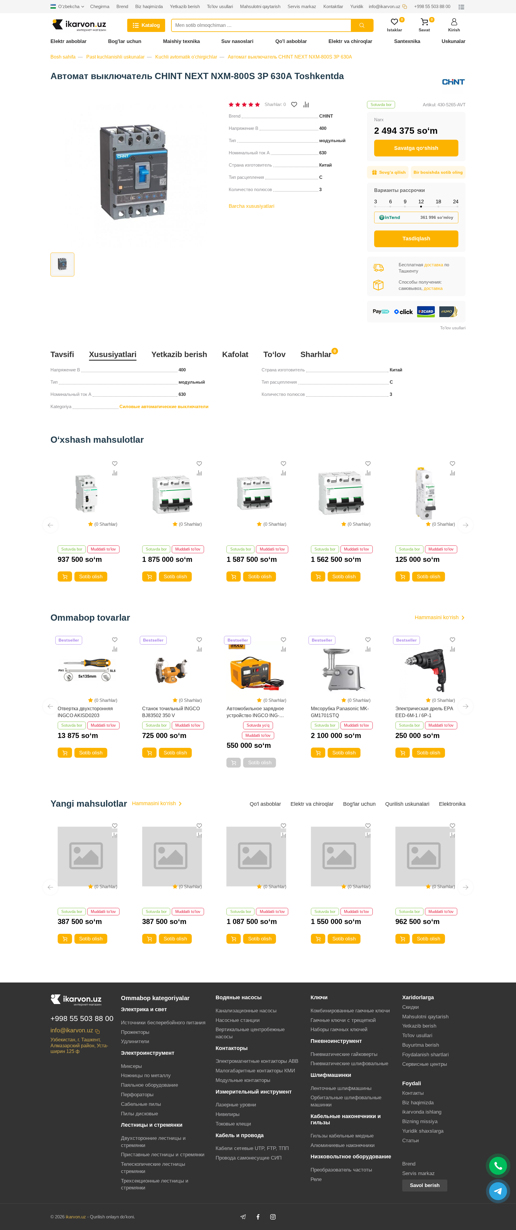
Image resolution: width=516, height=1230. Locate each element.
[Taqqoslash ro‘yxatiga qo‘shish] (306, 104)
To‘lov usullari (453, 327)
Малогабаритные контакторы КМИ (255, 1071)
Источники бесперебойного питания (163, 1022)
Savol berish (425, 1185)
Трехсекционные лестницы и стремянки (154, 1184)
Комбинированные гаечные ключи (350, 1011)
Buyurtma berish (420, 1045)
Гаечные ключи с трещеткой (343, 1020)
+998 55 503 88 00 (81, 1018)
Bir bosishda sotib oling (438, 172)
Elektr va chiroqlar (350, 41)
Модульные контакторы (243, 1080)
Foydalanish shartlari (425, 1054)
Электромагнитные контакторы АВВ (257, 1061)
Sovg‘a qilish (392, 172)
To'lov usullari (417, 1035)
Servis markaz (418, 1173)
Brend (408, 1164)
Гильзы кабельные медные (342, 1136)
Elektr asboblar (68, 41)
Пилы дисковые (139, 1114)
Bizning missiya (419, 1121)
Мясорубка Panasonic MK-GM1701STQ (256, 712)
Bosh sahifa (63, 56)
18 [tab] (438, 202)
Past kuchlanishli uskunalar (115, 56)
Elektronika (452, 804)
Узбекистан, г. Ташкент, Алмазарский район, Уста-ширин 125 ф (79, 1045)
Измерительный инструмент (254, 1092)
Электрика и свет (144, 1009)
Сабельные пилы (141, 1104)
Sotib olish (83, 576)
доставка (433, 264)
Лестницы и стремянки (151, 1125)
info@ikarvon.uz (71, 1030)
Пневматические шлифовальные (349, 1063)
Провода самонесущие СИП (249, 1158)
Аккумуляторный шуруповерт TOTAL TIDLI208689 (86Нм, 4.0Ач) (424, 898)
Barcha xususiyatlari (251, 206)
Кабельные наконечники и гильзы (346, 1119)
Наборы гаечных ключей (339, 1029)
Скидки (410, 1007)
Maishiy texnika (181, 41)
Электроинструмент (147, 1053)
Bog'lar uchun (124, 41)
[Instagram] (273, 1217)
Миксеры (131, 1066)
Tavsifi (62, 354)
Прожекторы (135, 1032)
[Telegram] (243, 1217)
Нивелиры (227, 1114)
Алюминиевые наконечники (343, 1145)
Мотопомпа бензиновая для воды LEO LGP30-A (426, 712)
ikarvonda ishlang (421, 1112)
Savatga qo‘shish (416, 148)
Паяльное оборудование (149, 1085)
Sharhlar (315, 354)
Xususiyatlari (112, 354)
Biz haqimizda (418, 1103)
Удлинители (135, 1041)
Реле (316, 1179)
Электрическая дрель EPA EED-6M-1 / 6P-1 (339, 712)
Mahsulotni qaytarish (425, 1017)
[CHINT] (454, 82)
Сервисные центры (424, 1064)
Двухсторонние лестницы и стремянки (153, 1141)
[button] (50, 525)
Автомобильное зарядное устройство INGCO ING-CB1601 (170, 712)
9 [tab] (405, 202)
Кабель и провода (240, 1135)
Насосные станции (238, 1020)
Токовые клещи (233, 1124)
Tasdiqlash (416, 239)
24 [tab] (455, 202)
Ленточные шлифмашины (341, 1088)
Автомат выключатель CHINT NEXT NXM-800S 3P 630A (290, 56)
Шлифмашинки (331, 1075)
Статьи (410, 1140)
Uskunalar (454, 41)
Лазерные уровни (236, 1105)
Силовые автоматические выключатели (163, 406)
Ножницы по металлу (146, 1075)
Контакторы (232, 1048)
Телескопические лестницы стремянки (153, 1167)
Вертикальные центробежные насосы (250, 1033)
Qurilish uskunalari (407, 804)
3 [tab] (375, 202)
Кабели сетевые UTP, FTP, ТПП (252, 1148)
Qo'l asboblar (291, 41)
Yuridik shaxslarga (422, 1131)
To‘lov (274, 354)
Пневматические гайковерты (344, 1054)
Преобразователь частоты (341, 1170)
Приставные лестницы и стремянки (163, 1154)
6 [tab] (390, 202)
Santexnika (407, 41)
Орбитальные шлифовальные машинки (346, 1101)
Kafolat (235, 354)
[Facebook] (258, 1217)
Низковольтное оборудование (351, 1157)
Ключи (319, 997)
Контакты (413, 1093)
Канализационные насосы (246, 1011)
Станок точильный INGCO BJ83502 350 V (86, 712)
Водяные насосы (239, 997)
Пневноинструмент (336, 1041)
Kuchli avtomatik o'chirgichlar (186, 56)
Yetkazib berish (179, 354)
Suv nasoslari (237, 41)
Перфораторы (137, 1094)
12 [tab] (421, 202)
